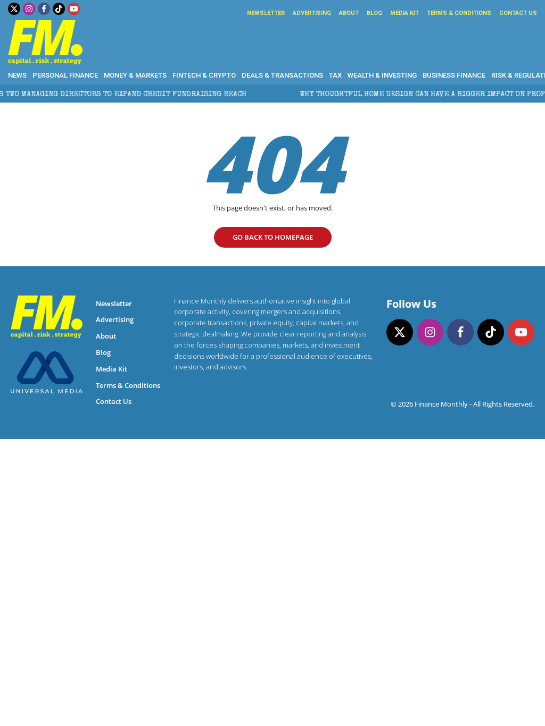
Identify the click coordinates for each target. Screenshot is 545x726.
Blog (374, 13)
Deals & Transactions (282, 75)
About (349, 13)
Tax (335, 75)
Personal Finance (65, 75)
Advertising (312, 13)
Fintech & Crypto (204, 75)
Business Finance (454, 75)
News (17, 75)
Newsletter (266, 13)
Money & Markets (135, 75)
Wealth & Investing (382, 75)
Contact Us (518, 13)
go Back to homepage (273, 237)
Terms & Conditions (459, 13)
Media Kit (404, 13)
